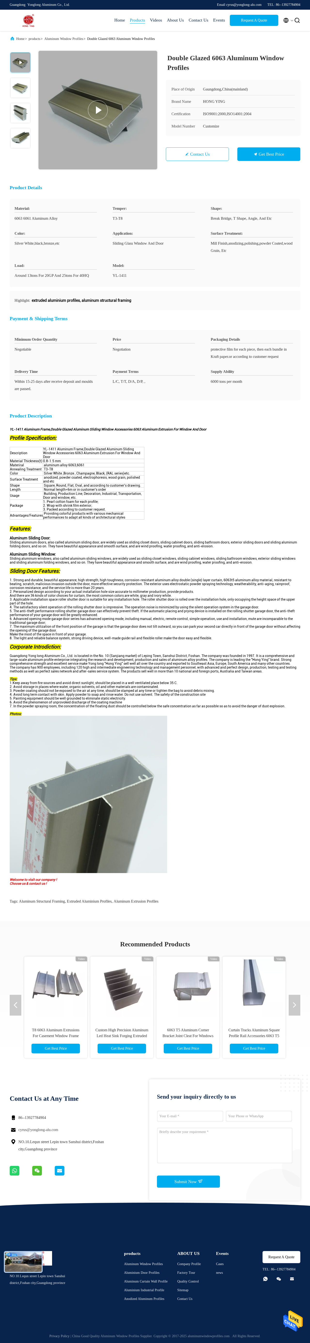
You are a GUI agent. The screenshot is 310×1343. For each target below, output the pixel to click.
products (34, 39)
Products (137, 20)
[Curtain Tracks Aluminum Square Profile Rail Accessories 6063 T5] (254, 988)
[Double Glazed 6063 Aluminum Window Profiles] (98, 110)
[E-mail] (66, 1174)
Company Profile (189, 1264)
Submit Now (186, 1181)
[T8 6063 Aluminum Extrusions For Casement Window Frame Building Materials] (56, 988)
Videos (156, 20)
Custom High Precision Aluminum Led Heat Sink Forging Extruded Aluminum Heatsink (121, 1036)
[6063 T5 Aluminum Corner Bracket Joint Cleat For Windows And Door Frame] (188, 988)
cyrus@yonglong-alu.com (38, 1130)
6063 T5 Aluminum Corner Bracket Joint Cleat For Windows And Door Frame (188, 1036)
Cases (220, 1264)
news (219, 1273)
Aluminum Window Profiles (63, 39)
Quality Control (188, 1281)
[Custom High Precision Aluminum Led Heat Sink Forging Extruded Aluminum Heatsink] (122, 988)
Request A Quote (254, 20)
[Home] (29, 20)
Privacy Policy (59, 1336)
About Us (175, 20)
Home (119, 20)
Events (219, 20)
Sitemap (182, 1290)
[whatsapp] (21, 1174)
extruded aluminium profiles (89, 901)
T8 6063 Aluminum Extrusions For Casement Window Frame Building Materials (55, 1036)
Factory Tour (186, 1273)
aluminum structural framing (42, 901)
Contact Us (198, 20)
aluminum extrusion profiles (136, 901)
